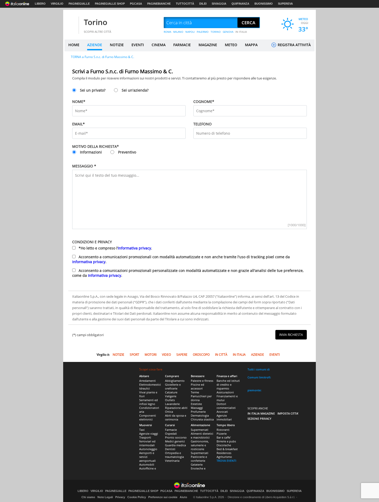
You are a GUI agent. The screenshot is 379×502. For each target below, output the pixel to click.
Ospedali (171, 433)
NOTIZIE (117, 44)
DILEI (203, 3)
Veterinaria (172, 461)
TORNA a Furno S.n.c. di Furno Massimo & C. (102, 57)
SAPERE (181, 354)
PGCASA (136, 3)
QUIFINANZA (240, 3)
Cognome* (203, 101)
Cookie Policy (136, 497)
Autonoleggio (148, 449)
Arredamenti (147, 381)
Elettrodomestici (150, 384)
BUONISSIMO (263, 3)
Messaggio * (84, 166)
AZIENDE (94, 44)
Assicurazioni (225, 392)
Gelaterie (197, 464)
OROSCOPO (201, 354)
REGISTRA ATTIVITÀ (294, 44)
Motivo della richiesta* (95, 146)
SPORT (134, 354)
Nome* (78, 101)
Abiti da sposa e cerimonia (175, 417)
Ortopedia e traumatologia (174, 455)
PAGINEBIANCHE (159, 3)
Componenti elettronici (147, 417)
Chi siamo (88, 497)
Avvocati (222, 412)
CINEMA (159, 44)
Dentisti (170, 449)
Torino (95, 22)
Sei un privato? (92, 90)
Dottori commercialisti (226, 406)
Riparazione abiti (176, 408)
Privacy (120, 497)
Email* (78, 124)
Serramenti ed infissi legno (148, 402)
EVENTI (137, 44)
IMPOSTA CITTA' (288, 413)
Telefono (202, 124)
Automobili (146, 464)
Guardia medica (175, 445)
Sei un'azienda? (135, 90)
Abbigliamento (175, 381)
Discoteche (224, 445)
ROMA (167, 32)
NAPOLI (190, 32)
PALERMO (203, 32)
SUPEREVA (285, 3)
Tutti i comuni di (259, 369)
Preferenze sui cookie (162, 497)
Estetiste (196, 404)
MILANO (178, 32)
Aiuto (183, 497)
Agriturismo (224, 457)
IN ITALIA (241, 32)
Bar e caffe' (224, 437)
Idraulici (144, 388)
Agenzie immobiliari (224, 417)
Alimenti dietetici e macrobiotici (202, 435)
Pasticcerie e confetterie (199, 459)
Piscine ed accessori (197, 386)
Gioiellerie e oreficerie (173, 386)
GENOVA (228, 32)
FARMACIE (182, 44)
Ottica (169, 412)
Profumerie (198, 412)
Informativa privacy (134, 248)
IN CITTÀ (221, 354)
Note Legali (105, 497)
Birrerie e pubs (226, 441)
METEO (231, 44)
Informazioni (91, 152)
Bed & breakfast (227, 449)
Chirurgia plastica (202, 419)
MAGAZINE (208, 44)
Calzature (171, 392)
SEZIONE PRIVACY (259, 418)
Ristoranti (223, 430)
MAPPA (251, 44)
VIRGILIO (57, 3)
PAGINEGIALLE (79, 3)
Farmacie (171, 430)
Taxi (142, 430)
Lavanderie (172, 404)
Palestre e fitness (202, 381)
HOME (73, 44)
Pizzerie (222, 433)
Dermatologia (200, 415)
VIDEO (166, 354)
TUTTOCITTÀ (185, 3)
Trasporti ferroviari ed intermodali (147, 441)
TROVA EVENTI (226, 461)
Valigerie (170, 396)
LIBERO (40, 3)
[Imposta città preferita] (71, 23)
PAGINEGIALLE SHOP (110, 3)
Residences (224, 453)
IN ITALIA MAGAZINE (261, 413)
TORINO (216, 32)
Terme (195, 392)
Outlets (170, 400)
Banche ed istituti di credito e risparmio (228, 384)
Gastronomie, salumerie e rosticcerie (200, 445)
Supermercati (199, 430)
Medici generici (175, 441)
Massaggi (197, 408)
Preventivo (127, 152)
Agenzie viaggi (148, 433)
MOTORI (150, 354)
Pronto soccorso (176, 437)
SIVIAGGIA (219, 3)
